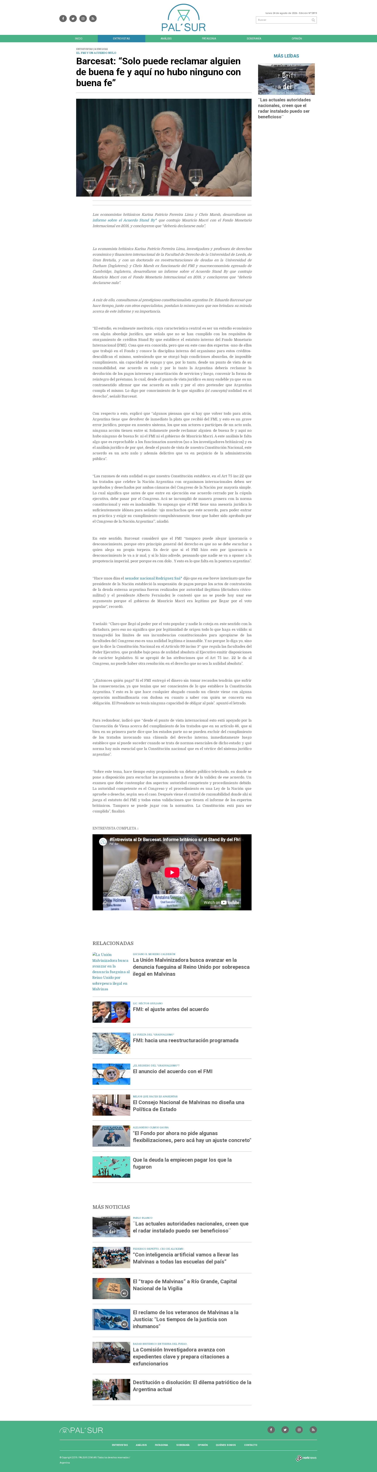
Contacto (250, 1445)
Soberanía (254, 38)
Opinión (297, 38)
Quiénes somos (226, 1445)
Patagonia (209, 38)
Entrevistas (121, 38)
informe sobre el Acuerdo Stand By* (125, 220)
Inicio (78, 38)
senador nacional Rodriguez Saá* (153, 578)
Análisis (166, 38)
